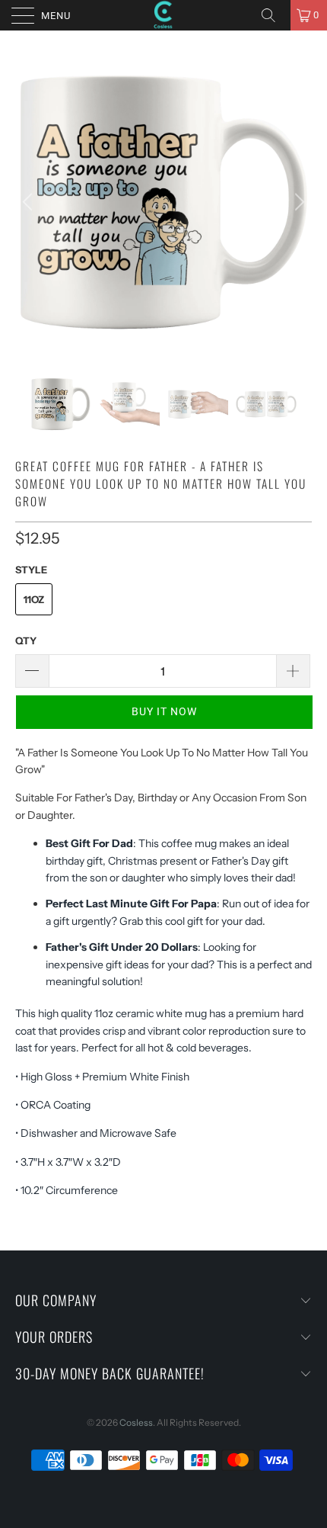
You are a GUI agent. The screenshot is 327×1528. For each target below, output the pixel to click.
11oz (34, 599)
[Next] (297, 202)
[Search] (273, 15)
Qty (26, 640)
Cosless (136, 1422)
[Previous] (29, 202)
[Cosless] (164, 15)
